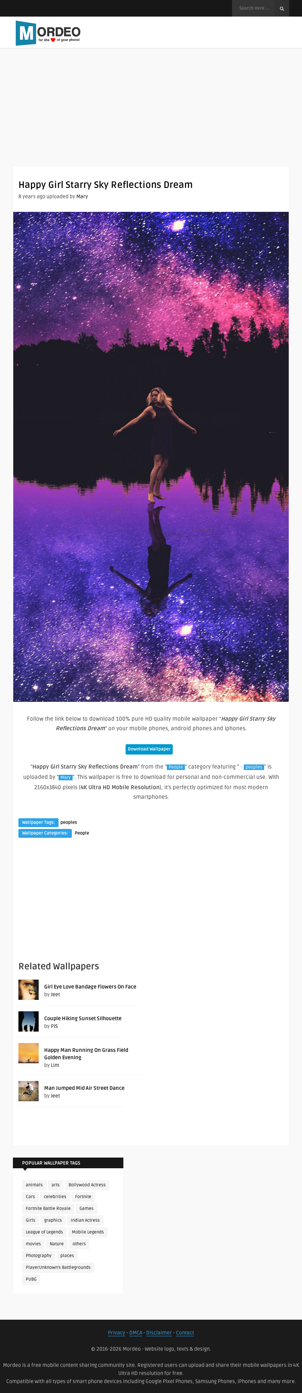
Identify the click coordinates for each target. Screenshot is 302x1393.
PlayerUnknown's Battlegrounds (58, 1267)
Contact (185, 1333)
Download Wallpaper (149, 749)
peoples (254, 767)
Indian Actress (85, 1220)
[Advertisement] (151, 114)
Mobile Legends (88, 1232)
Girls (30, 1220)
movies (33, 1244)
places (67, 1256)
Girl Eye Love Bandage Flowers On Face (90, 987)
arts (56, 1185)
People (176, 767)
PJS (54, 1026)
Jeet (55, 994)
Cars (30, 1197)
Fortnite (83, 1197)
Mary (82, 196)
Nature (57, 1244)
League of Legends (44, 1232)
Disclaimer (159, 1333)
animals (34, 1185)
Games (87, 1208)
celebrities (55, 1197)
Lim (55, 1065)
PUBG (31, 1279)
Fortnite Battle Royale (48, 1208)
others (79, 1244)
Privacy (116, 1333)
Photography (39, 1256)
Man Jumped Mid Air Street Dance (84, 1088)
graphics (53, 1220)
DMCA (135, 1333)
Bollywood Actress (87, 1185)
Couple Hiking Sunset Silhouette (83, 1018)
